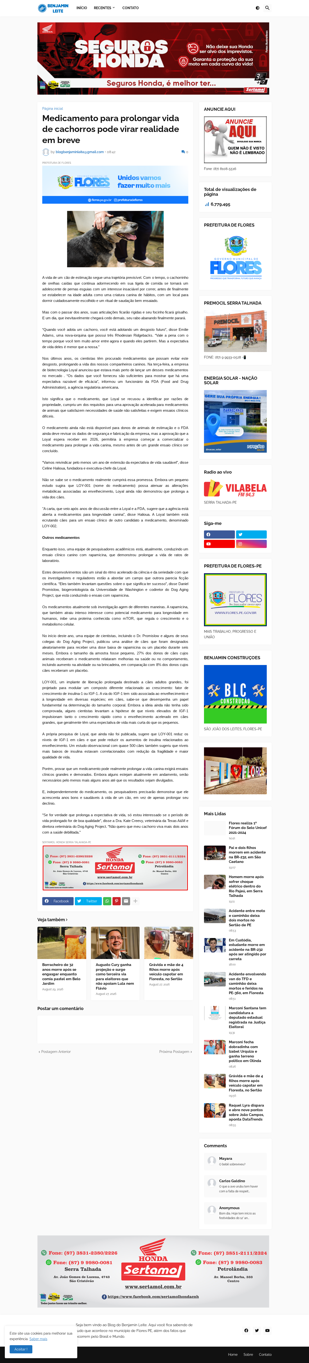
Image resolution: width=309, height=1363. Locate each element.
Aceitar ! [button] (21, 1349)
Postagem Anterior (56, 1052)
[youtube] (219, 544)
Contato (265, 1354)
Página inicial (52, 108)
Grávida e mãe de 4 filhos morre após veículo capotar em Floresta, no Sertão (166, 972)
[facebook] (219, 534)
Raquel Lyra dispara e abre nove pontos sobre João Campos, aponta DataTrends (246, 1112)
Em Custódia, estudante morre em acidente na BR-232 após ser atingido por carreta (247, 949)
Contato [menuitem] (130, 8)
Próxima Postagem (174, 1052)
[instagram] (251, 544)
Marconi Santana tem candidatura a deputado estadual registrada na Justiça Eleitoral (247, 1017)
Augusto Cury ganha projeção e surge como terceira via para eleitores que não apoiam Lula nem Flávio (115, 977)
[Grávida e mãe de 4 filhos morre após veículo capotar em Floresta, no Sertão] (168, 943)
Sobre (248, 1354)
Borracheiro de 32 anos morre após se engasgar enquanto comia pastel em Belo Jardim (61, 974)
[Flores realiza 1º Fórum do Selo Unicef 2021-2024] (215, 828)
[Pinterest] (116, 901)
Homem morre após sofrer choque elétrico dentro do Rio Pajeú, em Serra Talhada (246, 886)
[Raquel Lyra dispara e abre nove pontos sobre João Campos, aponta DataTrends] (215, 1110)
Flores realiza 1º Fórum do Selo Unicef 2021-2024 (248, 828)
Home (233, 1354)
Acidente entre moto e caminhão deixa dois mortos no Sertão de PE (247, 918)
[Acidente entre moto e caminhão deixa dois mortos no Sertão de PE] (215, 916)
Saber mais (38, 1339)
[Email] (126, 901)
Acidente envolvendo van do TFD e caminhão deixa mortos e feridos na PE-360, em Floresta (247, 983)
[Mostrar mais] (135, 901)
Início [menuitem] (82, 8)
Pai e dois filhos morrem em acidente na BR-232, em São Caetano (247, 855)
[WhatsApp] (107, 901)
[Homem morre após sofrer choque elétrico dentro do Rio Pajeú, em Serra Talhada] (215, 882)
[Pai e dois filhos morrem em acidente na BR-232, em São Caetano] (215, 853)
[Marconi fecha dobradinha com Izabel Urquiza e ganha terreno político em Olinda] (215, 1047)
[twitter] (251, 534)
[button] (257, 8)
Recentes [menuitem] (102, 8)
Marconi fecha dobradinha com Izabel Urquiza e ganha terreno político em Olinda (245, 1051)
